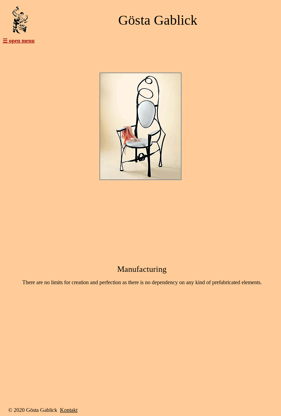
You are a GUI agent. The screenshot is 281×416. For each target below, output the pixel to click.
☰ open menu (19, 41)
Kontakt (68, 410)
